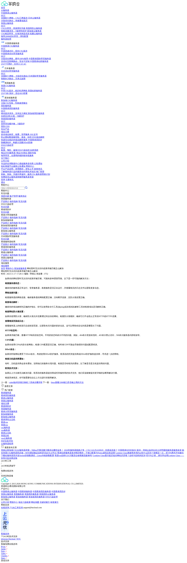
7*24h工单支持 (16, 507)
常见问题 (22, 201)
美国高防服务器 (31, 494)
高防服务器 (6, 106)
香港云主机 (6, 433)
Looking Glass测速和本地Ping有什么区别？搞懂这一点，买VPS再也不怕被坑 (150, 453)
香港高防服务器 (8, 395)
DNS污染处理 (51, 497)
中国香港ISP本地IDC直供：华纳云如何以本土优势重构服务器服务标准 (150, 450)
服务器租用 (6, 39)
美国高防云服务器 (47, 494)
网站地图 (35, 502)
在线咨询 (5, 507)
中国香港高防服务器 (42, 491)
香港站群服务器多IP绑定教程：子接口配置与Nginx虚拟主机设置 (86, 453)
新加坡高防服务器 (36, 497)
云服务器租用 (7, 444)
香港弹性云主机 (8, 419)
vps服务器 (5, 430)
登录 (3, 180)
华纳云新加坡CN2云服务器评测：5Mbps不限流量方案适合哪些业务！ (32, 450)
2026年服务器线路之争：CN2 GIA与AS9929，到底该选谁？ (91, 450)
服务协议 (22, 196)
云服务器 (5, 10)
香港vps (4, 422)
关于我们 (5, 158)
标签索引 (54, 502)
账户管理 (14, 196)
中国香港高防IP (58, 491)
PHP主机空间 (7, 441)
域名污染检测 (24, 502)
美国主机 (5, 436)
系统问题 (5, 196)
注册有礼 (10, 180)
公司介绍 (5, 502)
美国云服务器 (7, 401)
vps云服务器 (6, 438)
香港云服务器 (7, 398)
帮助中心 (10, 268)
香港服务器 (6, 393)
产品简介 (5, 201)
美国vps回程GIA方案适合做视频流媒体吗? (73, 455)
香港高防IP (6, 406)
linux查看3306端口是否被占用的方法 (67, 382)
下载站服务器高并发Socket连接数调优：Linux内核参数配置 (27, 455)
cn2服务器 (5, 427)
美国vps (4, 425)
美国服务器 (6, 409)
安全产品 (5, 129)
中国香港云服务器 (9, 491)
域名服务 (5, 266)
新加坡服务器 (20, 268)
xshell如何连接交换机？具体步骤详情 (25, 382)
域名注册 (5, 403)
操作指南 (14, 201)
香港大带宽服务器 (9, 411)
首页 (3, 8)
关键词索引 (45, 502)
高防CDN (5, 126)
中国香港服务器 (25, 491)
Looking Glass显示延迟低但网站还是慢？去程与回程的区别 (119, 455)
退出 (3, 182)
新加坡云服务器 (8, 417)
